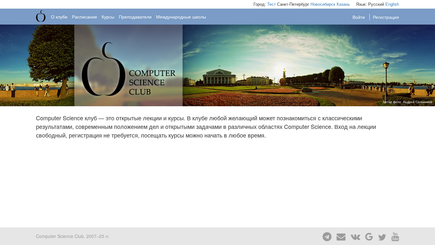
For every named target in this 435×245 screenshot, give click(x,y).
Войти (359, 17)
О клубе (59, 16)
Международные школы (181, 16)
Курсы (108, 16)
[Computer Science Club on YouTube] (393, 236)
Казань (343, 4)
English (392, 4)
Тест (271, 4)
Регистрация (386, 17)
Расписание (84, 16)
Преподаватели (135, 16)
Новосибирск (322, 4)
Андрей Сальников (417, 102)
